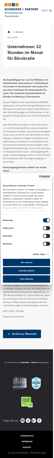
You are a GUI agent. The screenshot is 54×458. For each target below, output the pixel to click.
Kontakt (27, 447)
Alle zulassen (26, 262)
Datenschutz (27, 436)
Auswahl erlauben (26, 271)
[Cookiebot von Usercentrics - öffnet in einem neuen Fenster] (39, 176)
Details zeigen (39, 254)
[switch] (46, 228)
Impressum (27, 441)
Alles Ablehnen (26, 279)
